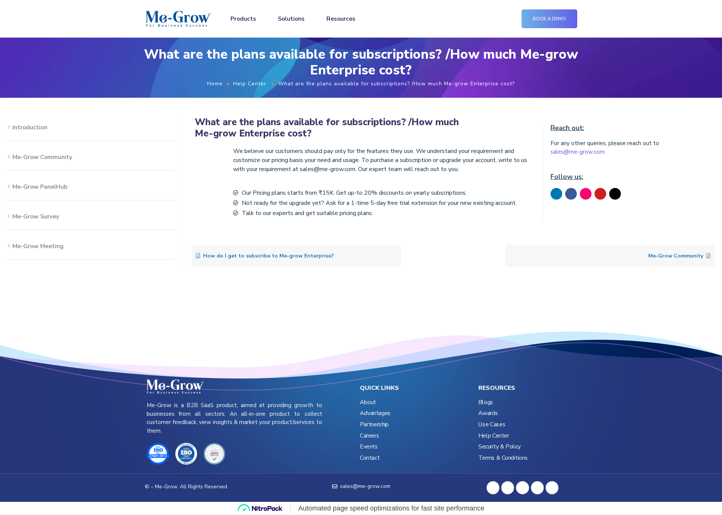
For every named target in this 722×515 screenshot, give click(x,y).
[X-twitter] (615, 194)
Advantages (375, 413)
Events (369, 447)
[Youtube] (600, 194)
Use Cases (491, 425)
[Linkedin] (556, 194)
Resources (340, 19)
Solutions (291, 19)
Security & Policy (499, 447)
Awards (488, 413)
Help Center (249, 83)
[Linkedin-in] (507, 487)
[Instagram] (586, 194)
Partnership (374, 425)
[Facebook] (571, 194)
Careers (369, 436)
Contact (369, 458)
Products (243, 19)
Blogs (485, 402)
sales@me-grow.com (578, 152)
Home (215, 83)
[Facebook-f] (493, 487)
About (368, 402)
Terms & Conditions (503, 458)
